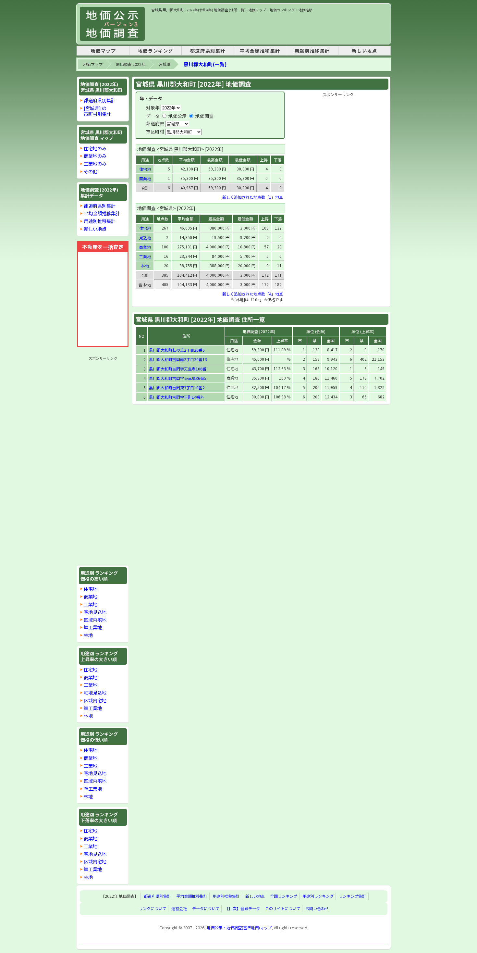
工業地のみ (95, 163)
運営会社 (179, 908)
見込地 (145, 237)
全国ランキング (283, 896)
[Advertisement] (269, 27)
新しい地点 (364, 50)
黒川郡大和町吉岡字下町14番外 (176, 397)
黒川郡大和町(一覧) (205, 64)
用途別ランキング (318, 896)
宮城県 (164, 64)
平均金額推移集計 (260, 50)
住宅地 (90, 588)
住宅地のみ (95, 148)
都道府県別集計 (208, 50)
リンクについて (152, 908)
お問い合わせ (317, 908)
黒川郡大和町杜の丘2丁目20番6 (177, 350)
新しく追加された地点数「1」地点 (252, 197)
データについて (205, 908)
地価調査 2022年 (130, 64)
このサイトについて (282, 908)
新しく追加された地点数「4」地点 (252, 293)
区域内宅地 (95, 619)
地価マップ (103, 50)
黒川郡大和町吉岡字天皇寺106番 (177, 368)
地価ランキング (155, 50)
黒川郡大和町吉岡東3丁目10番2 (177, 387)
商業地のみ (95, 155)
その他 (90, 171)
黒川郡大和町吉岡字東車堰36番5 (177, 378)
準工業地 (93, 627)
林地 (88, 635)
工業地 (90, 604)
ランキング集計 (352, 896)
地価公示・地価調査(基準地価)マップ (239, 928)
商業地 (90, 596)
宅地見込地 (95, 611)
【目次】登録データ (242, 908)
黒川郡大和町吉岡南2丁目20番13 (178, 359)
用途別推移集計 (312, 50)
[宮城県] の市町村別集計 (97, 111)
